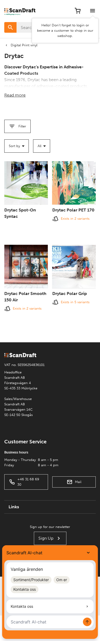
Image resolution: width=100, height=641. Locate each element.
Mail (78, 482)
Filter (22, 126)
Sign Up (45, 538)
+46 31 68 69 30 (28, 481)
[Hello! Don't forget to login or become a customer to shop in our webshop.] (92, 10)
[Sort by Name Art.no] (16, 146)
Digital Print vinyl (24, 45)
